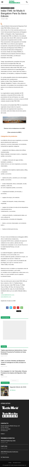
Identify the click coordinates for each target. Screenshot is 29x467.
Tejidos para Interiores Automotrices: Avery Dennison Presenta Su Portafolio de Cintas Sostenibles (14, 352)
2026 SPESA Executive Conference (9, 451)
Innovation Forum (17, 462)
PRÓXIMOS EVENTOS (8, 438)
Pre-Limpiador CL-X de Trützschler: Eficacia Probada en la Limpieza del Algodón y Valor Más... (14, 373)
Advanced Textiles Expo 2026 (8, 440)
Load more (14, 380)
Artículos (12, 8)
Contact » (3, 433)
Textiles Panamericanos (5, 8)
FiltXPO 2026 (4, 446)
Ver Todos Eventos (5, 457)
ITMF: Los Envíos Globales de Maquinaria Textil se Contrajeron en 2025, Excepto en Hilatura (13, 362)
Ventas (9, 462)
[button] (27, 2)
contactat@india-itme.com (7, 295)
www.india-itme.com (6, 296)
